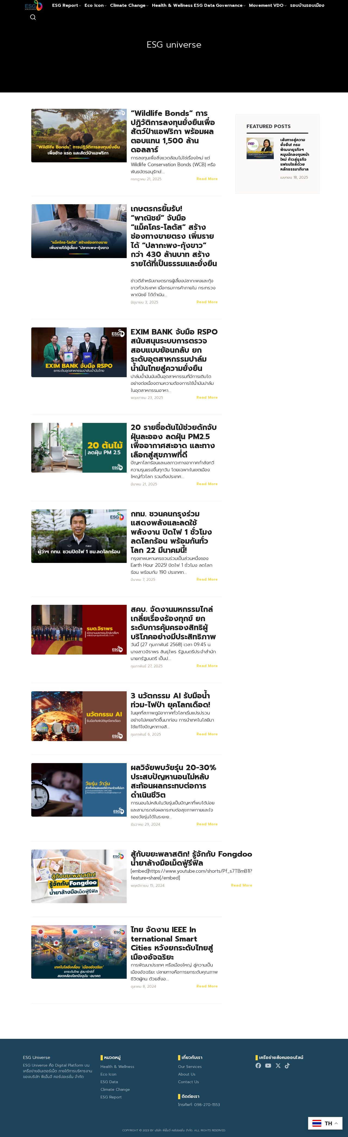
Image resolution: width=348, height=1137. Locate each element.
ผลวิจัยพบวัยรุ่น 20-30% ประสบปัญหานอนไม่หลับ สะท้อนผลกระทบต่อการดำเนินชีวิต (173, 781)
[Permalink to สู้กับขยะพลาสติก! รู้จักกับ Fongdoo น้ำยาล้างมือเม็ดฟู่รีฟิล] (79, 876)
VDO (278, 5)
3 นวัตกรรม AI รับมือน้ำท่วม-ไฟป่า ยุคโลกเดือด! (170, 700)
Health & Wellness (172, 5)
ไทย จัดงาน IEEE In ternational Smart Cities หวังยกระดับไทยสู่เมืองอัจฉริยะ (172, 943)
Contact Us (188, 1082)
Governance (229, 5)
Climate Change (127, 5)
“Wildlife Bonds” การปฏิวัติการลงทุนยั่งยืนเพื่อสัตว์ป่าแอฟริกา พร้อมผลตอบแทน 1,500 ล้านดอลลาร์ (173, 131)
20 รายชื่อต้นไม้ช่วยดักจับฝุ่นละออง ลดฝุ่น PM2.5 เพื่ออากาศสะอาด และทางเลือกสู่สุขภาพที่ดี (174, 441)
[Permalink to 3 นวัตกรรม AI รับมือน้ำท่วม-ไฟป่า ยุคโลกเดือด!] (79, 716)
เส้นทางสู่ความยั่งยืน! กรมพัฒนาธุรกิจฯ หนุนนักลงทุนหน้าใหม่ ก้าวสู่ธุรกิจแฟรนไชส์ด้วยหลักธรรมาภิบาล (294, 154)
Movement (260, 5)
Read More (207, 178)
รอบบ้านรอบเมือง (307, 5)
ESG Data (204, 5)
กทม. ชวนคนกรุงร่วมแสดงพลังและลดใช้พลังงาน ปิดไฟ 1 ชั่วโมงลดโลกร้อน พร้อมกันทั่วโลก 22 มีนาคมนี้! (171, 532)
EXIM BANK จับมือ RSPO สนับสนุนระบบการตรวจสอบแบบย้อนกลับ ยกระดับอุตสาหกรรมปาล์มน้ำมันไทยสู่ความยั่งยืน (174, 350)
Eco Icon (94, 5)
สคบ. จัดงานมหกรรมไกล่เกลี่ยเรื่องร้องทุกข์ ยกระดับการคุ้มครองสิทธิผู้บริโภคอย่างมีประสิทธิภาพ (173, 623)
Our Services (190, 1067)
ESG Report (65, 5)
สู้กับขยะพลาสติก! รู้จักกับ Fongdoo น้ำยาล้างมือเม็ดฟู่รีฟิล (191, 858)
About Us (186, 1074)
